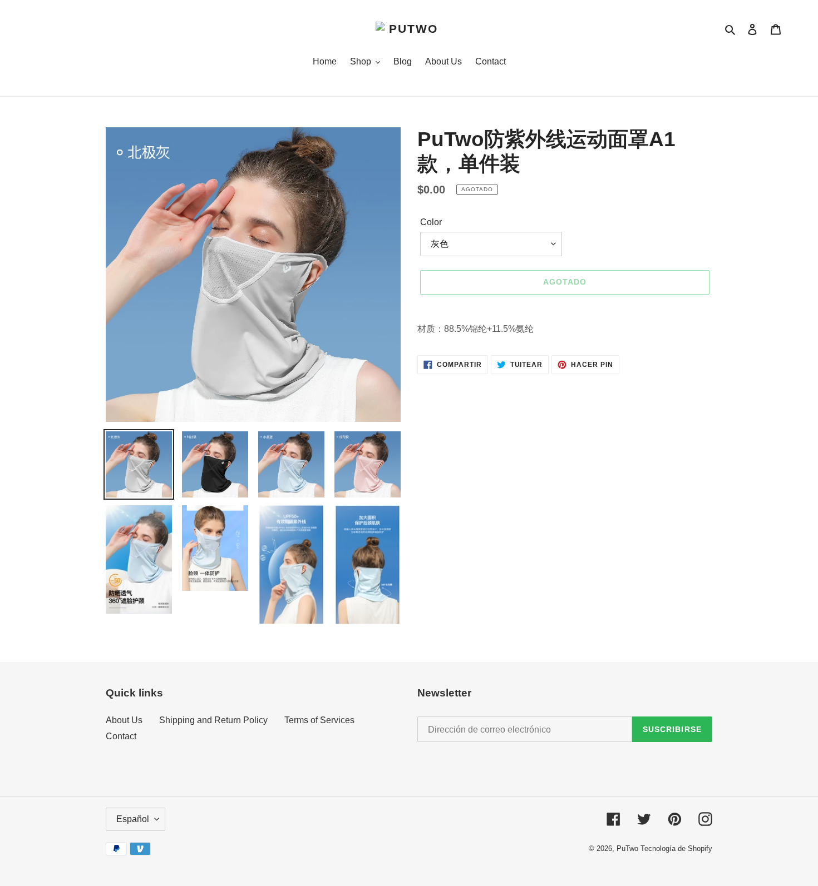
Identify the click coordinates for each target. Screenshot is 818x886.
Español (132, 819)
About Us (124, 720)
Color (431, 222)
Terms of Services (319, 720)
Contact (121, 736)
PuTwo (627, 848)
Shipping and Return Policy (213, 720)
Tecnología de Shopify (676, 848)
